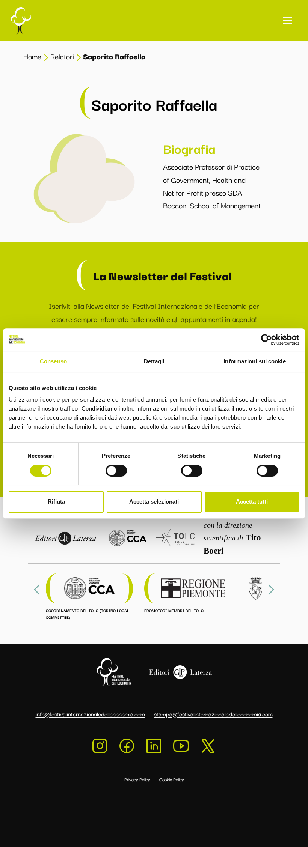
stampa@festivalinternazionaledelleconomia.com (213, 713)
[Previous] (39, 589)
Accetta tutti (252, 501)
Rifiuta (56, 501)
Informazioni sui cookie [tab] (254, 361)
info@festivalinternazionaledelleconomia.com (90, 713)
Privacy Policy (137, 779)
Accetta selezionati (154, 501)
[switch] (116, 471)
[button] (287, 20)
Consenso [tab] (53, 361)
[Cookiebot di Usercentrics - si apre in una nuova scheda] (266, 339)
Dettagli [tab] (154, 361)
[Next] (269, 589)
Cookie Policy (171, 779)
